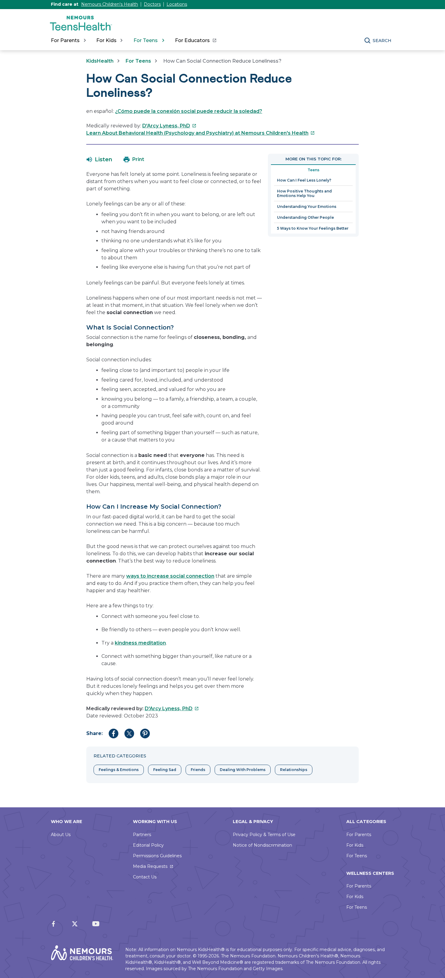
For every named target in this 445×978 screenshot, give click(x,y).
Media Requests (150, 866)
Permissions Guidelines (157, 855)
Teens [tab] (313, 170)
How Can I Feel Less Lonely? (304, 180)
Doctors (152, 4)
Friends (198, 769)
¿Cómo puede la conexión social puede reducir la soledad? (188, 111)
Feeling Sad (164, 769)
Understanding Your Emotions (306, 206)
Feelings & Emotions (119, 769)
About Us (61, 834)
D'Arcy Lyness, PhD (169, 126)
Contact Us (145, 877)
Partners (142, 834)
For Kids (354, 845)
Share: (94, 733)
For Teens (138, 61)
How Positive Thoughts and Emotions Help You (304, 193)
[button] (99, 159)
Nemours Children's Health (109, 4)
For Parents (358, 834)
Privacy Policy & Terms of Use (264, 834)
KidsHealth (100, 61)
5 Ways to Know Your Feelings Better (312, 228)
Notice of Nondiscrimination (262, 845)
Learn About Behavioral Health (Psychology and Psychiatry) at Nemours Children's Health (200, 133)
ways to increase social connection (170, 576)
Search (382, 40)
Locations (176, 4)
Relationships (293, 769)
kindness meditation (140, 643)
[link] (195, 40)
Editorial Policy (148, 845)
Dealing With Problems (242, 769)
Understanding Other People (305, 217)
